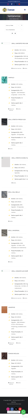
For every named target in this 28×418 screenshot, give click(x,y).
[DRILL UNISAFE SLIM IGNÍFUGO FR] (5, 275)
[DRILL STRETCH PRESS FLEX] (4, 121)
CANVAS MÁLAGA (13, 353)
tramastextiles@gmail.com (14, 1)
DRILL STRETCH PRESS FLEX (17, 119)
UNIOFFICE (11, 307)
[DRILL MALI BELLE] (4, 194)
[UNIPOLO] (4, 80)
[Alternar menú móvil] (25, 9)
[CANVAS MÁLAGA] (4, 355)
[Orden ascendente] (21, 25)
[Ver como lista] (15, 33)
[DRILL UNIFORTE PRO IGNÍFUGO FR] (5, 47)
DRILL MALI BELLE (14, 192)
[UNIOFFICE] (4, 309)
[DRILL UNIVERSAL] (4, 232)
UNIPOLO (11, 77)
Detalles (25, 68)
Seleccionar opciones (17, 68)
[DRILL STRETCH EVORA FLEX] (5, 162)
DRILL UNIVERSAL (13, 230)
